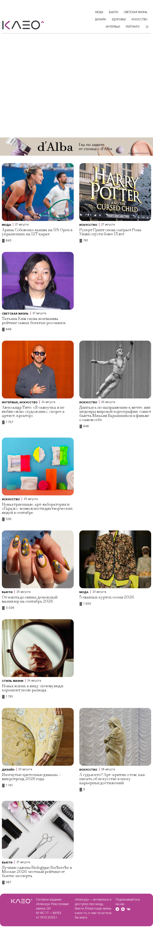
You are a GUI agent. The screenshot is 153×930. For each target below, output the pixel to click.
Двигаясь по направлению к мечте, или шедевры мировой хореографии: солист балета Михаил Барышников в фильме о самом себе (115, 413)
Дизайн (8, 769)
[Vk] (128, 909)
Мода (6, 225)
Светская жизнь (15, 313)
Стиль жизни (12, 681)
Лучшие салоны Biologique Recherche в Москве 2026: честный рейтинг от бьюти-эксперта (37, 871)
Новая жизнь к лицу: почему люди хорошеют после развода (32, 688)
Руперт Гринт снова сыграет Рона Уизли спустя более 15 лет (110, 232)
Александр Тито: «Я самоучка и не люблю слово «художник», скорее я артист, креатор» (33, 411)
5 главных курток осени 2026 (106, 597)
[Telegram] (117, 909)
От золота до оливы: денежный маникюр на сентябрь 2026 (29, 599)
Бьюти (7, 592)
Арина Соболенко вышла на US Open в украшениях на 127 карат (37, 232)
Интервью (10, 402)
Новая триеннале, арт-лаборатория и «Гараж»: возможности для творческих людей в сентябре (37, 508)
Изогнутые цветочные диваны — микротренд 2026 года (32, 776)
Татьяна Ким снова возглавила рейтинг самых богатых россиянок (34, 320)
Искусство (88, 225)
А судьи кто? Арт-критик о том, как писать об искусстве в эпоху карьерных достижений (112, 779)
